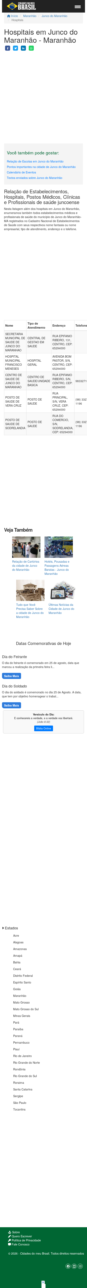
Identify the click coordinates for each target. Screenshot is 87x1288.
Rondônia (19, 1069)
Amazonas (20, 949)
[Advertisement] (43, 94)
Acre (16, 935)
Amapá (17, 955)
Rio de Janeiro (22, 1056)
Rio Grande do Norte (26, 1062)
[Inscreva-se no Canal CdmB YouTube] (74, 1266)
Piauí (16, 1049)
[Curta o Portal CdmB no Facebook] (68, 1266)
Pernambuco (21, 1042)
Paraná (17, 1036)
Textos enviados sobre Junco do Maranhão (34, 178)
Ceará (17, 969)
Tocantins (19, 1109)
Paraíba (18, 1029)
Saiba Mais (11, 676)
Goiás (17, 989)
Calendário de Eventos (21, 172)
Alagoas (18, 942)
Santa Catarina (22, 1089)
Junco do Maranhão (54, 16)
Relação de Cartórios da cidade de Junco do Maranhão (25, 565)
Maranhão (29, 16)
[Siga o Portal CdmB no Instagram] (80, 1266)
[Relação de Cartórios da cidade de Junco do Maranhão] (26, 547)
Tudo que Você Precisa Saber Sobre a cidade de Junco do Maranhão (30, 611)
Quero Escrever (21, 1236)
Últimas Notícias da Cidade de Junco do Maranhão (61, 609)
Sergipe (18, 1096)
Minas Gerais (21, 1016)
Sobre (15, 1232)
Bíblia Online (43, 728)
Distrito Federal (23, 976)
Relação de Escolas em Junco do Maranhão (35, 161)
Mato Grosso (21, 1002)
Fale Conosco (20, 1244)
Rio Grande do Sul (25, 1076)
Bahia (16, 962)
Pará (16, 1022)
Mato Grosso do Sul (26, 1009)
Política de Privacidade (26, 1240)
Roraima (18, 1083)
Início (14, 16)
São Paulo (19, 1103)
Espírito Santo (22, 982)
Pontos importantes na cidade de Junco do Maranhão (41, 167)
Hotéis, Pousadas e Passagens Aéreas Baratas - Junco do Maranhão (57, 567)
